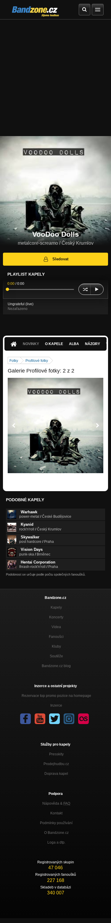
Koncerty (56, 617)
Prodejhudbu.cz (56, 764)
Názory (92, 344)
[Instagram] (69, 718)
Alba (74, 344)
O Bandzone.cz (56, 833)
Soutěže (56, 656)
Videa (56, 627)
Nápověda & (56, 803)
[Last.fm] (83, 718)
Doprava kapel (56, 774)
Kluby (56, 646)
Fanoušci (56, 637)
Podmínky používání (56, 823)
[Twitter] (54, 718)
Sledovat (60, 259)
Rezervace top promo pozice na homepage (56, 696)
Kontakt (56, 813)
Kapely (56, 607)
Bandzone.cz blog (56, 666)
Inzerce (56, 705)
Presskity (56, 754)
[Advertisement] (55, 77)
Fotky (13, 361)
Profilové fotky (36, 361)
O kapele (54, 344)
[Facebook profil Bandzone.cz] (25, 718)
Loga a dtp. (56, 842)
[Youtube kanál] (40, 718)
